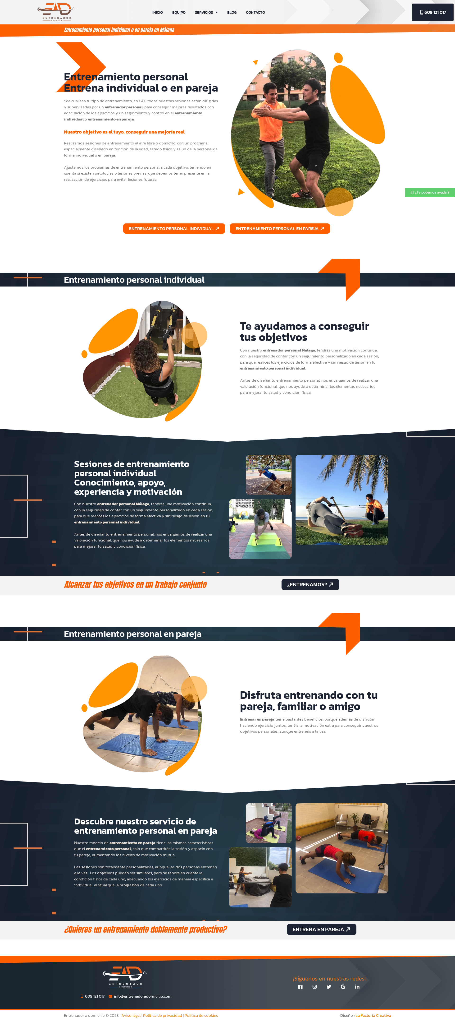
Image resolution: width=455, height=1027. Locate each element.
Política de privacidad (162, 1015)
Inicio (157, 12)
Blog (232, 12)
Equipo (179, 12)
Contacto (255, 12)
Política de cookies (201, 1015)
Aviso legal (131, 1015)
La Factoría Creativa (373, 1015)
